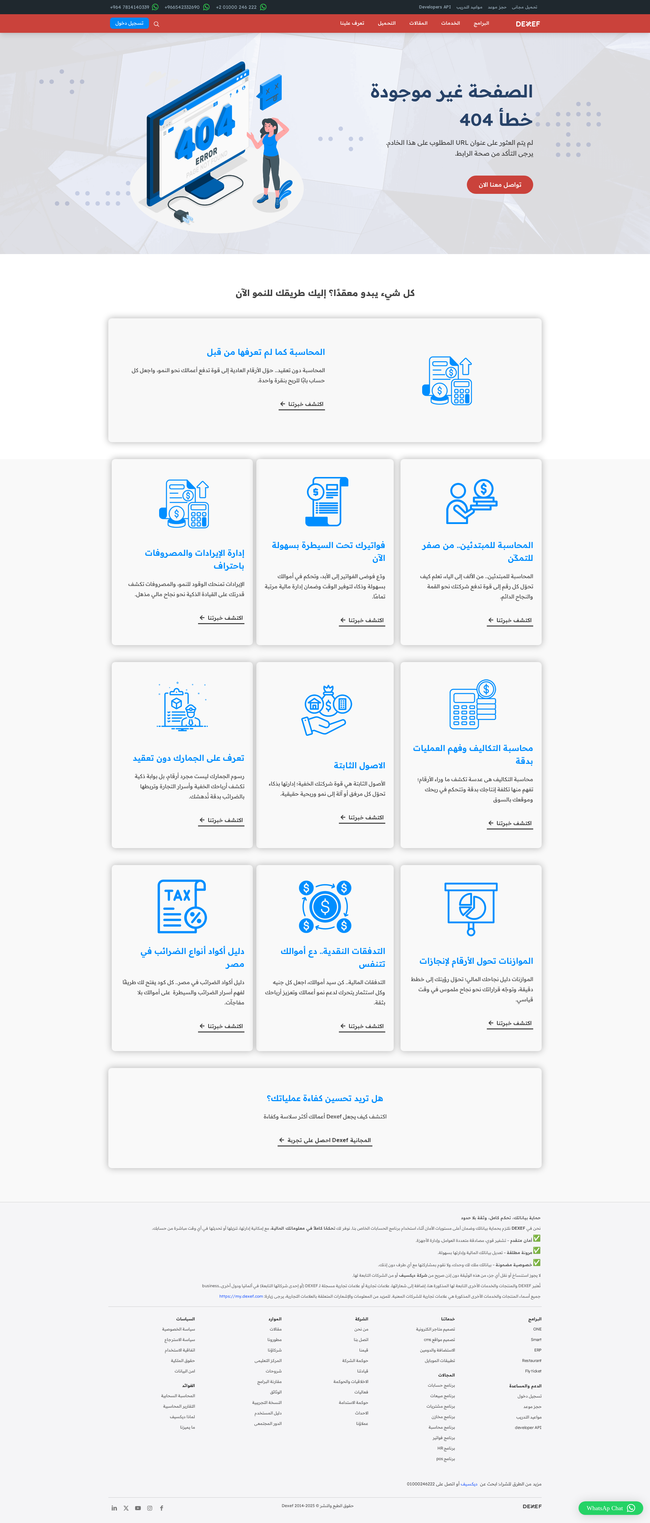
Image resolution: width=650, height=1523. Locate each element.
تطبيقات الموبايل (440, 1360)
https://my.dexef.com (241, 1296)
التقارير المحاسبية (179, 1406)
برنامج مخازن (443, 1416)
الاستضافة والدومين (437, 1349)
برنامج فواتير (444, 1437)
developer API (528, 1427)
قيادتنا (362, 1370)
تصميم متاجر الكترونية (435, 1329)
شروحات (274, 1370)
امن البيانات (185, 1370)
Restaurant (532, 1360)
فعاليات (361, 1391)
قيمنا (363, 1349)
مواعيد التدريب (529, 1416)
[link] (532, 1506)
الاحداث (361, 1412)
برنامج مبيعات (442, 1395)
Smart (536, 1339)
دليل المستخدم (268, 1412)
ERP (538, 1349)
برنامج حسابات (441, 1385)
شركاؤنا (275, 1349)
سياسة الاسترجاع (180, 1339)
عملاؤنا (362, 1423)
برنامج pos (445, 1458)
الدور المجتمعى (268, 1423)
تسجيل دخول (530, 1396)
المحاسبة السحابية (178, 1395)
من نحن (361, 1329)
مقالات (276, 1329)
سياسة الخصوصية (178, 1329)
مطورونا (274, 1339)
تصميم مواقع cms (439, 1339)
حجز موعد (532, 1406)
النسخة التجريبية (267, 1402)
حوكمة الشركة (355, 1360)
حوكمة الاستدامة (353, 1402)
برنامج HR (446, 1448)
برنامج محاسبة (442, 1427)
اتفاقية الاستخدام (180, 1349)
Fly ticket (533, 1370)
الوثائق (276, 1391)
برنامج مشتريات (441, 1406)
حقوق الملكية (183, 1360)
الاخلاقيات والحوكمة (350, 1381)
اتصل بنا (361, 1339)
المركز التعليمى (268, 1360)
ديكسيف (470, 1483)
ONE (537, 1329)
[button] (611, 1508)
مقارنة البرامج (269, 1381)
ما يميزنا (187, 1427)
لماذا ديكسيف (182, 1416)
